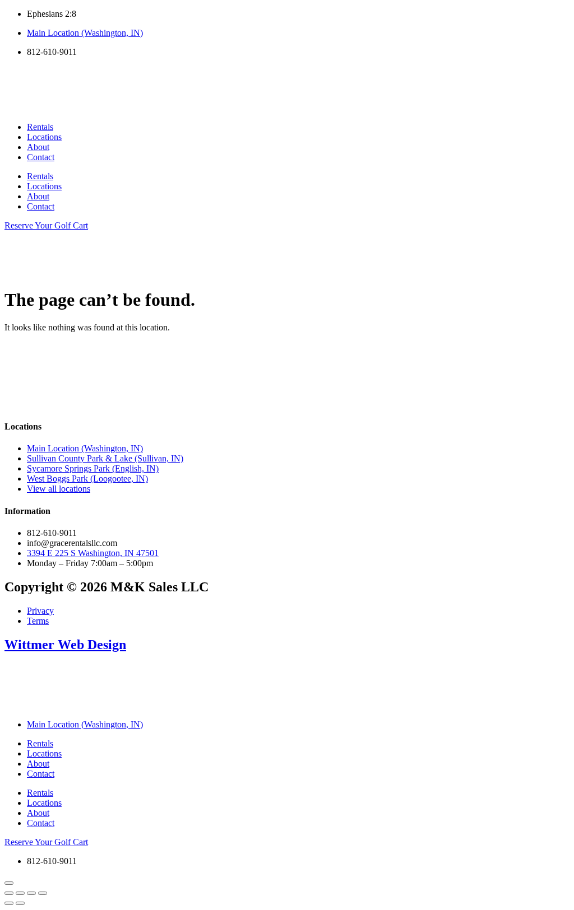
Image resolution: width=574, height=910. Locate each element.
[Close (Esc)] (42, 893)
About (38, 147)
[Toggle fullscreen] (20, 893)
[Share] (31, 893)
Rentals (40, 127)
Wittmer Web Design (65, 644)
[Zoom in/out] (8, 893)
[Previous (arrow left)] (8, 903)
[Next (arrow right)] (20, 903)
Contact (40, 157)
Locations (44, 137)
